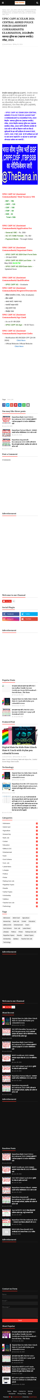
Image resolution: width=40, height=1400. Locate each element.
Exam (20, 856)
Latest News (20, 866)
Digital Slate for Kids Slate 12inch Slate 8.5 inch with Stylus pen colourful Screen (24, 701)
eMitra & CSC (20, 848)
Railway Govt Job (20, 881)
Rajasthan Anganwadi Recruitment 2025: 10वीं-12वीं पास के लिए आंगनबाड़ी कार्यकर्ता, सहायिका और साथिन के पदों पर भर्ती (24, 443)
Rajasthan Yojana (20, 884)
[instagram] (10, 619)
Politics (20, 874)
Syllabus (20, 899)
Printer (20, 877)
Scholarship (20, 895)
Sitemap (30, 1391)
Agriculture (20, 830)
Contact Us (22, 1391)
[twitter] (29, 614)
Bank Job (20, 838)
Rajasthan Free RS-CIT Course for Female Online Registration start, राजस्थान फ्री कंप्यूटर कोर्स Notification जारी (25, 787)
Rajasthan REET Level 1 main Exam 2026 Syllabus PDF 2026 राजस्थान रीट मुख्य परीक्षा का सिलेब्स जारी (23, 1369)
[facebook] (10, 614)
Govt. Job (10, 10)
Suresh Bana (8, 44)
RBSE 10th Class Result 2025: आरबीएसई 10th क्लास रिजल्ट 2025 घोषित (23, 1230)
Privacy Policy (22, 1393)
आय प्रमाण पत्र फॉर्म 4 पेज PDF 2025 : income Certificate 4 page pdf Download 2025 (23, 712)
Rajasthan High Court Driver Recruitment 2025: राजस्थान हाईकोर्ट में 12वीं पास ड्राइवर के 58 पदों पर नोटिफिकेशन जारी (24, 420)
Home (4, 10)
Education (20, 845)
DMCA (30, 1393)
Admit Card (20, 827)
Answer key (20, 834)
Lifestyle (20, 870)
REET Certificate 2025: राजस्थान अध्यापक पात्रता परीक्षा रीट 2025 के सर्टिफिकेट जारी (24, 1057)
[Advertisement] (20, 538)
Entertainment (20, 852)
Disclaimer (12, 1393)
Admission (20, 823)
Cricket (20, 841)
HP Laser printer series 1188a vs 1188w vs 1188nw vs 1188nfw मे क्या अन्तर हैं (24, 1380)
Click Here (21, 340)
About (15, 1391)
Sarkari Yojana (20, 892)
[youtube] (29, 619)
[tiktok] (10, 624)
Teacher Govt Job (20, 902)
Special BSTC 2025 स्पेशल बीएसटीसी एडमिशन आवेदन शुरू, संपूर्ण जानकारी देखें (23, 1211)
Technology (20, 906)
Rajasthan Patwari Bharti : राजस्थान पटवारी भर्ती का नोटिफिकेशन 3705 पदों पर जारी (24, 431)
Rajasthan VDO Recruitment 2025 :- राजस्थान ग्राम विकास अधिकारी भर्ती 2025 (24, 1221)
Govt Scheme (20, 859)
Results (20, 888)
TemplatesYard (17, 1397)
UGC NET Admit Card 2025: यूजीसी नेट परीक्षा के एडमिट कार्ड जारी (24, 1067)
